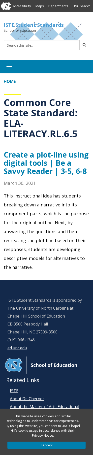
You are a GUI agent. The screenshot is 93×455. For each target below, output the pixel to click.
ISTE (14, 390)
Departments (58, 6)
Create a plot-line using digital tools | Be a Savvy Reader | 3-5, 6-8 (46, 163)
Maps (39, 6)
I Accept (47, 445)
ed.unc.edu (17, 348)
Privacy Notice (42, 435)
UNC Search (82, 6)
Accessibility (22, 6)
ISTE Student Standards (34, 25)
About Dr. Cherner (27, 398)
